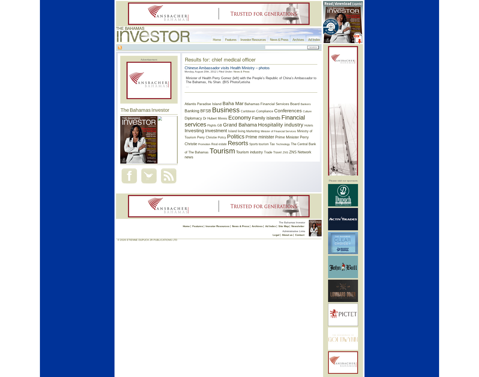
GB (219, 125)
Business (226, 110)
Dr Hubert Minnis (215, 118)
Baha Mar (233, 103)
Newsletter (297, 226)
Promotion (204, 144)
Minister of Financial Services (278, 131)
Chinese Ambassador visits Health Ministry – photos (227, 68)
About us (287, 235)
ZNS (285, 152)
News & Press (279, 40)
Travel (277, 152)
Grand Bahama (240, 124)
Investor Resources (253, 40)
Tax (272, 144)
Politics (235, 136)
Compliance (264, 111)
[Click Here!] (343, 205)
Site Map (283, 226)
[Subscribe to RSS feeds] (169, 184)
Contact (299, 235)
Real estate (219, 144)
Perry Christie (207, 137)
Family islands (266, 118)
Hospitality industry (280, 124)
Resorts (238, 143)
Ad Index (314, 40)
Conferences (288, 110)
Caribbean (248, 111)
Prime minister (259, 136)
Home (217, 40)
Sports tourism (259, 144)
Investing (194, 130)
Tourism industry (249, 152)
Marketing (253, 131)
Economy (239, 118)
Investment (216, 130)
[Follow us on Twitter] (149, 184)
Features (230, 40)
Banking (192, 111)
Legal (276, 235)
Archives (298, 40)
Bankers (306, 104)
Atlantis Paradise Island (203, 104)
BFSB (205, 111)
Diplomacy (193, 118)
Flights (211, 125)
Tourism (222, 151)
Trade (268, 152)
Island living (236, 131)
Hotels (308, 125)
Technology (283, 144)
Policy (222, 137)
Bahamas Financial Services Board (272, 104)
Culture (307, 111)
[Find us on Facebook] (129, 184)
